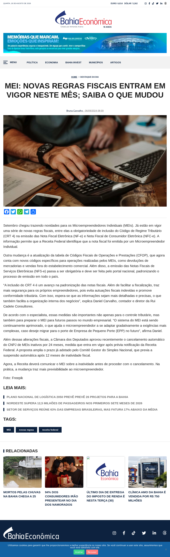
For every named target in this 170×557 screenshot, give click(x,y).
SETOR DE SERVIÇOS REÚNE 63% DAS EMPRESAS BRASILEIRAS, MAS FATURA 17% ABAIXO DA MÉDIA (82, 409)
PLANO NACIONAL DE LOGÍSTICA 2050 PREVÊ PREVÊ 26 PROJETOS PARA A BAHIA (67, 396)
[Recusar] (166, 549)
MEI (9, 429)
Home (74, 77)
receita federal (50, 429)
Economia (51, 62)
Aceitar (79, 552)
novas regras (26, 429)
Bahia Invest (73, 62)
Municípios (96, 62)
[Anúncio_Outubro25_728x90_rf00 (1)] (85, 43)
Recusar (92, 552)
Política (32, 62)
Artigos (115, 62)
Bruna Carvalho (74, 110)
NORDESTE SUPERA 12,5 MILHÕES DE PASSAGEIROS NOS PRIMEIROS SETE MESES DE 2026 (74, 403)
